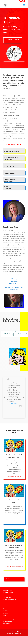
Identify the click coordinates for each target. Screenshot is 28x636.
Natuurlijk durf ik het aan (13, 144)
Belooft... (5, 610)
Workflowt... (6, 613)
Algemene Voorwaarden (9, 619)
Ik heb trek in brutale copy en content (12, 40)
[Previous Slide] (4, 397)
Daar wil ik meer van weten (13, 476)
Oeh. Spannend (13, 521)
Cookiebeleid (6, 623)
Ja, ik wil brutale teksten (13, 579)
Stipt (4, 608)
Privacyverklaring (7, 621)
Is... (4, 611)
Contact (5, 615)
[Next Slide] (23, 397)
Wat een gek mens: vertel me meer (13, 566)
